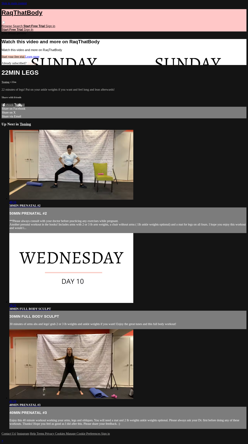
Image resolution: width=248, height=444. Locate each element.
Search (18, 26)
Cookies (60, 433)
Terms (41, 433)
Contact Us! (9, 433)
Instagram (23, 433)
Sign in (50, 26)
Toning (6, 82)
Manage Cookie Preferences (83, 433)
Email (21, 105)
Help (33, 433)
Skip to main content (14, 3)
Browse (7, 26)
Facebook (8, 105)
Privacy (50, 433)
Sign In (28, 29)
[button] (3, 22)
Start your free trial (13, 56)
